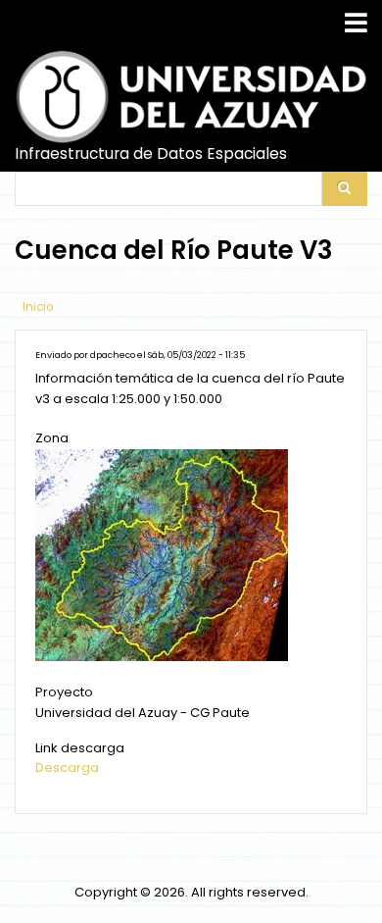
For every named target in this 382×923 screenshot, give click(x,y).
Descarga (67, 767)
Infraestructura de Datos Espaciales (151, 154)
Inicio (38, 307)
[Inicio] (191, 96)
